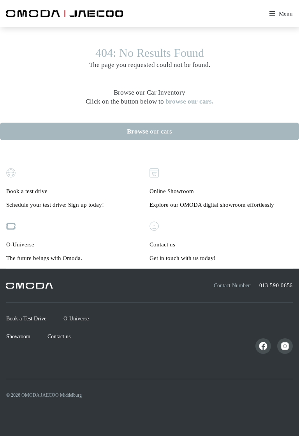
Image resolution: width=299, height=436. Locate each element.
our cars (149, 131)
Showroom (18, 336)
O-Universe (76, 319)
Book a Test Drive (26, 319)
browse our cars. (189, 101)
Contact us (58, 336)
